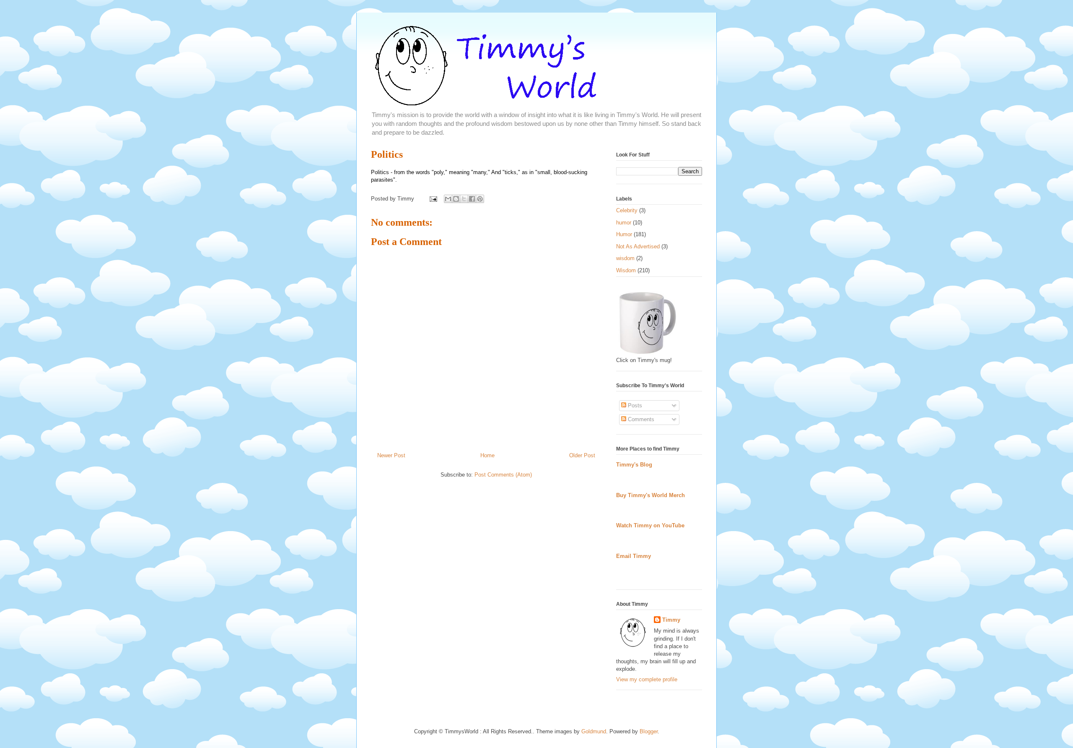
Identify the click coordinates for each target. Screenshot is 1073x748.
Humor (624, 234)
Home (487, 455)
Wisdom (626, 270)
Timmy (671, 620)
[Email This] (448, 199)
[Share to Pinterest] (480, 199)
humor (623, 222)
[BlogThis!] (456, 199)
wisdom (625, 258)
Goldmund (593, 731)
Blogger (649, 731)
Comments (640, 419)
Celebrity (627, 210)
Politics (387, 154)
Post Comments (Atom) (503, 475)
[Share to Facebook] (472, 199)
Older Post (582, 455)
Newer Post (391, 455)
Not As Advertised (638, 246)
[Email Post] (433, 198)
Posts (634, 405)
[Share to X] (464, 199)
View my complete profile (646, 679)
